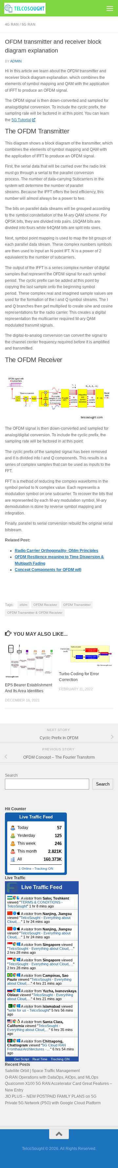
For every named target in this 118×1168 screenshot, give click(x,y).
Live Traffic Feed (41, 887)
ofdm (23, 605)
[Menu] (110, 8)
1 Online (25, 868)
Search (11, 775)
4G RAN (12, 24)
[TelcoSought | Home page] (31, 8)
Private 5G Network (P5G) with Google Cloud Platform (53, 1103)
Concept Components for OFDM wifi (48, 569)
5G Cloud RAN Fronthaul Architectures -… (36, 1047)
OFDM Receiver (45, 605)
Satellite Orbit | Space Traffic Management (42, 1070)
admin (16, 61)
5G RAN (28, 24)
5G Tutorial (21, 120)
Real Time (40, 1059)
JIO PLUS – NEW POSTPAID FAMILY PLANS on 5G (50, 1096)
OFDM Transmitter (76, 605)
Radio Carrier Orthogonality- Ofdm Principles (56, 550)
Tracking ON (43, 868)
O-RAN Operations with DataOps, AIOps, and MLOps (51, 1077)
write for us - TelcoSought (29, 1010)
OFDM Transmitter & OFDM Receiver (34, 612)
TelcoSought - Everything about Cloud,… (41, 948)
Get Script (21, 1059)
